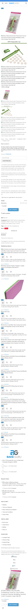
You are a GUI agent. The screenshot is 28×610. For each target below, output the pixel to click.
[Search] (26, 3)
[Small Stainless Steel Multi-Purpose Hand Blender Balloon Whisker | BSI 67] (14, 434)
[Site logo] (14, 3)
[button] (3, 440)
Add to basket (13, 209)
